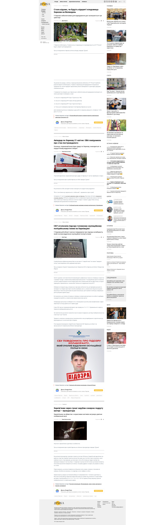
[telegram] (103, 20)
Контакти (43, 38)
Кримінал (84, 1)
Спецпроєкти (44, 22)
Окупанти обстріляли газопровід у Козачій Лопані (82, 385)
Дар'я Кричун (65, 20)
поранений (92, 215)
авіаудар (76, 215)
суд (95, 496)
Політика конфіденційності (117, 507)
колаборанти (57, 397)
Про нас (43, 36)
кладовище (81, 127)
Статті (42, 19)
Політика (44, 12)
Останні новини (112, 143)
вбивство (79, 496)
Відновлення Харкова (74, 1)
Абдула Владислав (75, 397)
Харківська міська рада (60, 127)
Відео (42, 28)
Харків (56, 130)
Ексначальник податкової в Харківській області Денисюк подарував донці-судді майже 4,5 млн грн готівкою (116, 148)
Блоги (42, 27)
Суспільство (65, 5)
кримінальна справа (88, 496)
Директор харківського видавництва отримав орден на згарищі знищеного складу (114, 173)
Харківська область (72, 127)
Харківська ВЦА (84, 215)
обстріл (71, 215)
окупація (93, 395)
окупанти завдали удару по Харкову (75, 196)
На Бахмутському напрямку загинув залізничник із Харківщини (86, 205)
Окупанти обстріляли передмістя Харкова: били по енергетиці (116, 192)
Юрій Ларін (64, 237)
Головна (43, 9)
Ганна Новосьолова (66, 151)
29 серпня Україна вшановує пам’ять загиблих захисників (115, 154)
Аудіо (42, 32)
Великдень (88, 127)
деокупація (99, 395)
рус (121, 1)
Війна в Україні (63, 1)
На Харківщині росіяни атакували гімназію (114, 188)
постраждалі (100, 215)
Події (43, 14)
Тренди (56, 1)
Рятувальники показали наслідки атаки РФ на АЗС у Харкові (115, 178)
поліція (64, 397)
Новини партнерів (45, 24)
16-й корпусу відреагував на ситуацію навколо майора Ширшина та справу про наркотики (116, 162)
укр (119, 1)
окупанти (86, 395)
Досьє (43, 33)
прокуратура (72, 496)
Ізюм (81, 395)
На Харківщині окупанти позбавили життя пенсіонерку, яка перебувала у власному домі (115, 167)
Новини (43, 11)
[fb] (101, 20)
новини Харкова (97, 127)
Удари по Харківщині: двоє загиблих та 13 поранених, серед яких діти (116, 183)
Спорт (43, 16)
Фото (42, 30)
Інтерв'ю (43, 20)
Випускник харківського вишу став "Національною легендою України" (116, 157)
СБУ (68, 397)
